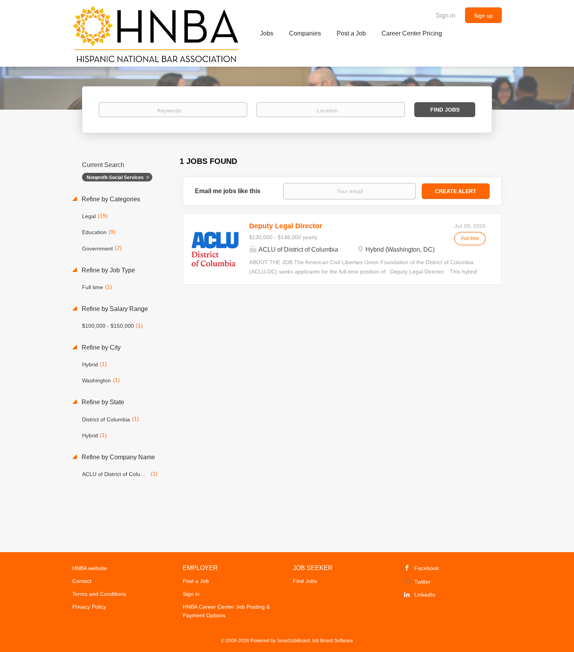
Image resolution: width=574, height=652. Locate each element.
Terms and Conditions (99, 594)
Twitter (422, 582)
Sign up (483, 15)
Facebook (426, 568)
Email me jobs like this (227, 191)
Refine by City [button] (100, 347)
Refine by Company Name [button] (117, 457)
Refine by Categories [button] (110, 199)
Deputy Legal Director (285, 226)
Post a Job (196, 581)
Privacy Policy (89, 607)
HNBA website (89, 568)
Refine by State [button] (102, 402)
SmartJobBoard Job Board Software (315, 640)
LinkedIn (424, 595)
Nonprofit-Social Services (115, 177)
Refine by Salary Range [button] (114, 309)
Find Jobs (445, 110)
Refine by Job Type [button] (107, 270)
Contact (81, 581)
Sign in (445, 15)
